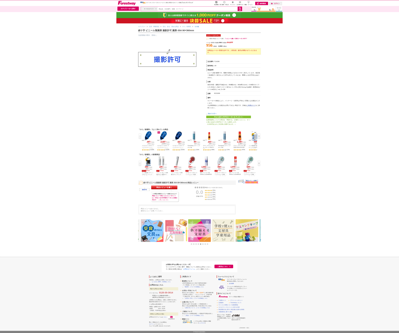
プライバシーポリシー (236, 300)
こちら (165, 317)
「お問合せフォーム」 (189, 269)
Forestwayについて (236, 302)
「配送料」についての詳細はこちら (194, 287)
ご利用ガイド (251, 105)
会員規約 (221, 302)
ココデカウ (202, 323)
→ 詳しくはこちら (163, 200)
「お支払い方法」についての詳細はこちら (195, 298)
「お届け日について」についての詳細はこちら (197, 307)
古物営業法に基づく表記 (225, 312)
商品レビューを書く (164, 187)
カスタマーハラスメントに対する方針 (229, 307)
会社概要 (231, 283)
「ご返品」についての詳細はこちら (194, 315)
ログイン (151, 324)
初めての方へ (212, 113)
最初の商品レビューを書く (216, 38)
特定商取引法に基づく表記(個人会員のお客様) (231, 309)
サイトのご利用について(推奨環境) (228, 305)
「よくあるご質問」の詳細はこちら (161, 281)
